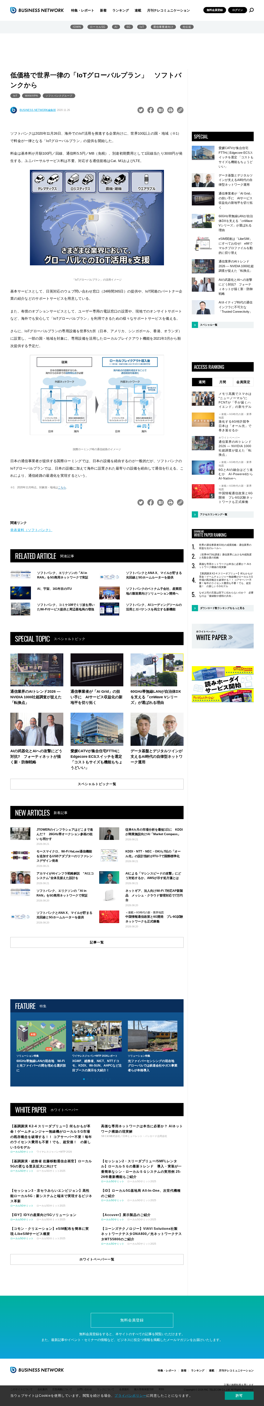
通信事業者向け (163, 26)
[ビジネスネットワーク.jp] (37, 10)
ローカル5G (97, 26)
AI (116, 26)
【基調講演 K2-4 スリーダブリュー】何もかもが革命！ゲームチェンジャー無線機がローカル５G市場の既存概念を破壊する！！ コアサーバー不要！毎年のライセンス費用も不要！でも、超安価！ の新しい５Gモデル (226, 580)
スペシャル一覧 (208, 324)
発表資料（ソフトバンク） (31, 530)
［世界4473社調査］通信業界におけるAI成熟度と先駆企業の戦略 (225, 556)
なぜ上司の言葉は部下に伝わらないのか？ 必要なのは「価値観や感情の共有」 (226, 594)
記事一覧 (97, 942)
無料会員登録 (215, 10)
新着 (103, 10)
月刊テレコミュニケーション (168, 10)
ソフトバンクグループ (59, 95)
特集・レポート (82, 10)
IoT (142, 26)
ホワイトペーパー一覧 (96, 1259)
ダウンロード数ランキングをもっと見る (222, 608)
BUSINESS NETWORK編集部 (38, 110)
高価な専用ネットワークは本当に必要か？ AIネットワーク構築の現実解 (225, 566)
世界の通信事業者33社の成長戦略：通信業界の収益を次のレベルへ (225, 546)
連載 (138, 10)
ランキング (120, 10)
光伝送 (187, 26)
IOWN (77, 26)
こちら (62, 487)
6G (129, 26)
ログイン (237, 10)
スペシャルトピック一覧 (97, 784)
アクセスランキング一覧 (213, 514)
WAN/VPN (31, 95)
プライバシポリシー (130, 1395)
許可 (239, 1395)
